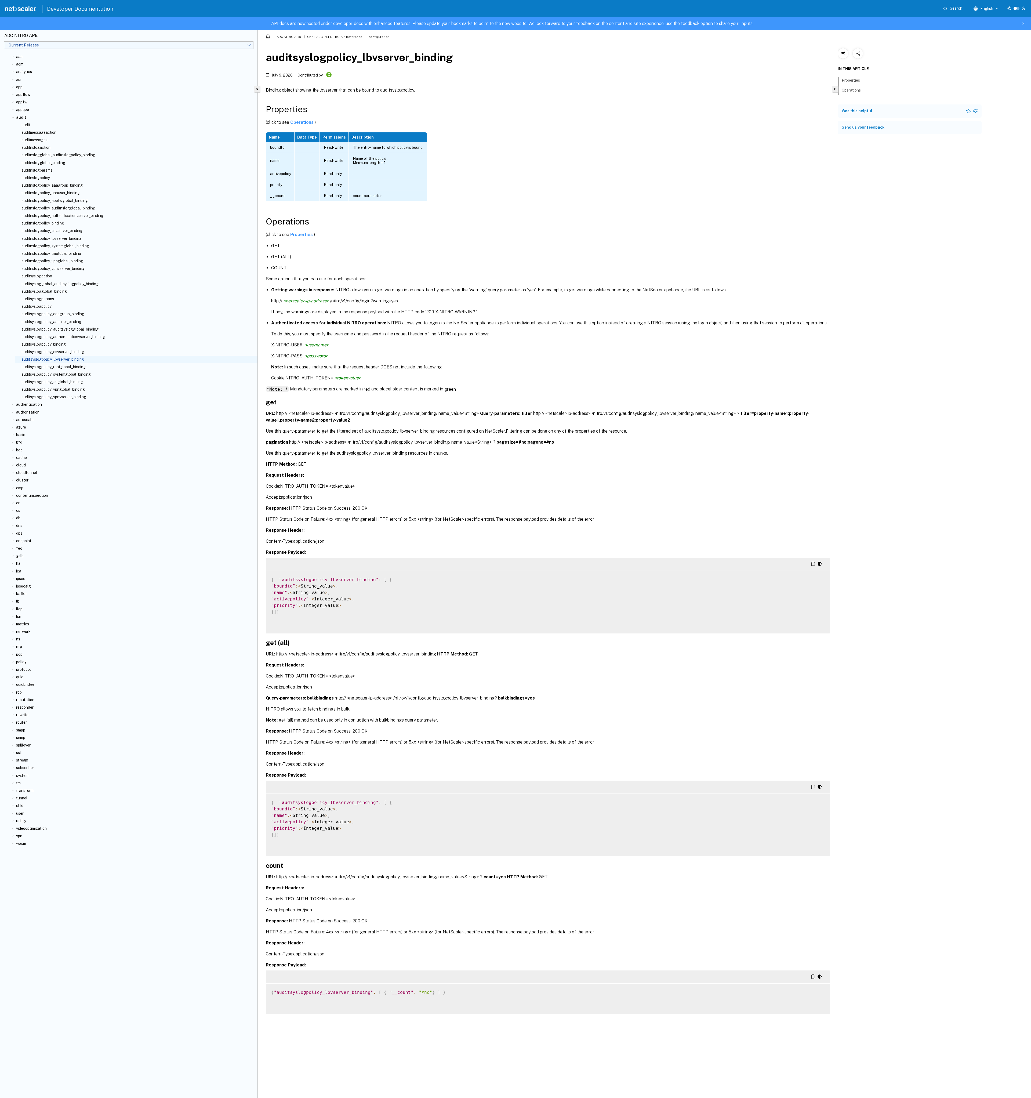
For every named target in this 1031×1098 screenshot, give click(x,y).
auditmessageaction (38, 132)
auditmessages (34, 140)
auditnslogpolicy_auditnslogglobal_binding (58, 208)
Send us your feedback (863, 127)
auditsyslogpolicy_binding (43, 344)
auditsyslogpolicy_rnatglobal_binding (53, 367)
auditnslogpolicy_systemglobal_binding (55, 246)
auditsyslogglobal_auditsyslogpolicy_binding (60, 284)
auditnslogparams (36, 170)
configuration (379, 37)
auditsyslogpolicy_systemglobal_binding (56, 374)
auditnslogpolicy (35, 178)
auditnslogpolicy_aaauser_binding (50, 193)
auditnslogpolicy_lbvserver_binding (51, 238)
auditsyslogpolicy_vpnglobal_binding (53, 389)
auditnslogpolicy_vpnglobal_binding (52, 261)
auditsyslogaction (36, 276)
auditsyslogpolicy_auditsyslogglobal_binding (60, 329)
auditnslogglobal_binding (43, 163)
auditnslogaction (35, 147)
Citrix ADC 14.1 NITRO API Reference (334, 37)
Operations (302, 122)
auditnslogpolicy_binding (42, 223)
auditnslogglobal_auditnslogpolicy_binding (58, 155)
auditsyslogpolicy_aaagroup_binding (52, 314)
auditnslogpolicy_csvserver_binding (51, 231)
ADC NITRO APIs (289, 37)
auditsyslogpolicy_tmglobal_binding (52, 382)
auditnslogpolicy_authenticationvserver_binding (62, 215)
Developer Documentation (80, 9)
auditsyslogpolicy (36, 306)
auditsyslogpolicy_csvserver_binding (52, 352)
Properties (302, 234)
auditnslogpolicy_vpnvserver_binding (53, 268)
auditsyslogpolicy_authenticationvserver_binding (63, 337)
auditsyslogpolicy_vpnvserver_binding (53, 397)
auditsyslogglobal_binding (44, 291)
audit (25, 125)
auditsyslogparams (37, 299)
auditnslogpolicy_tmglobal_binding (51, 253)
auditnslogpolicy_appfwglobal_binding (54, 200)
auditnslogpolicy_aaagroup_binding (52, 185)
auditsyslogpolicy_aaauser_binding (51, 322)
